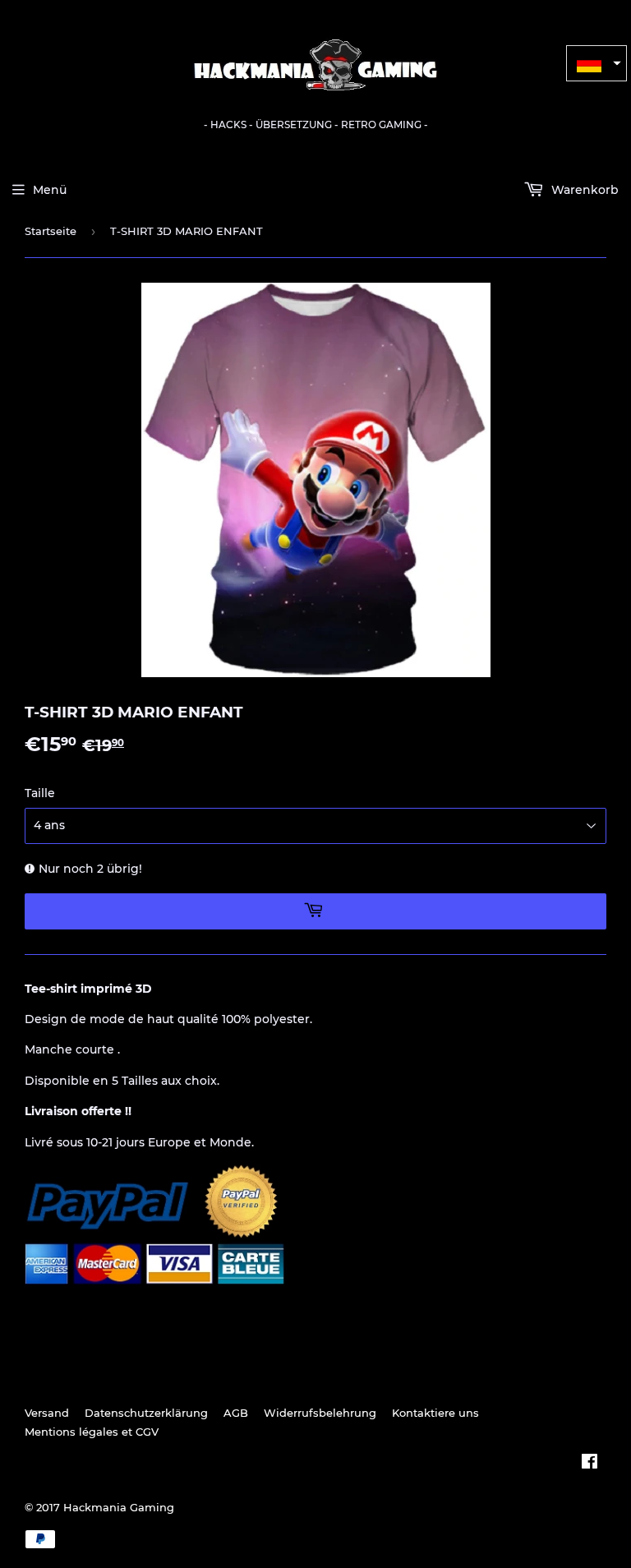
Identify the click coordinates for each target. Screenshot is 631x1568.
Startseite (50, 231)
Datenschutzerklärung (146, 1412)
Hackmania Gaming (118, 1507)
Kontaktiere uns (435, 1412)
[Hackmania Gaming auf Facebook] (589, 1463)
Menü (50, 189)
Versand (47, 1412)
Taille (40, 793)
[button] (596, 63)
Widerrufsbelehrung (320, 1412)
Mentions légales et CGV (92, 1431)
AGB (235, 1412)
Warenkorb (583, 189)
